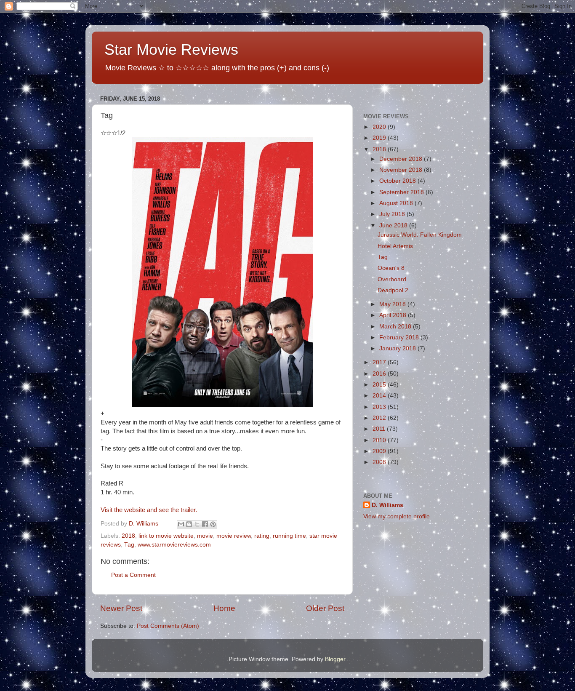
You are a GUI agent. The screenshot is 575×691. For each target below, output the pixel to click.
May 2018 (393, 304)
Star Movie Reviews (171, 49)
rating (261, 536)
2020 (380, 127)
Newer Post (121, 608)
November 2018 (401, 170)
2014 (380, 395)
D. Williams (387, 505)
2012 (380, 418)
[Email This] (181, 524)
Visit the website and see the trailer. (149, 510)
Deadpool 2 (393, 290)
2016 (380, 374)
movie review (233, 536)
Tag (129, 545)
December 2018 (401, 159)
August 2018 (397, 203)
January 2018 (398, 348)
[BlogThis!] (189, 524)
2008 (380, 462)
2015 (380, 385)
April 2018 (393, 315)
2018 (128, 536)
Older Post (325, 608)
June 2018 (394, 225)
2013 (380, 407)
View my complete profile (396, 516)
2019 (380, 138)
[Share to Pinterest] (213, 524)
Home (224, 608)
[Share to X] (197, 524)
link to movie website (166, 536)
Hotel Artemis (395, 246)
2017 (380, 362)
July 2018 (393, 214)
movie (205, 536)
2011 (380, 429)
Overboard (392, 279)
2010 (380, 440)
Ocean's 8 (391, 268)
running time (289, 536)
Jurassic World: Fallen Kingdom (420, 235)
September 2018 (402, 192)
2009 (380, 451)
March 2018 (396, 326)
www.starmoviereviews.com (174, 545)
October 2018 (398, 181)
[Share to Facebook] (205, 524)
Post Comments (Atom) (168, 626)
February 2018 (400, 337)
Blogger (335, 659)
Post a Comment (133, 575)
